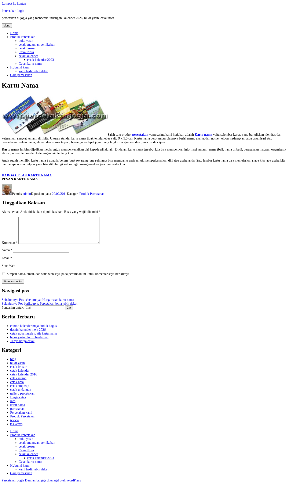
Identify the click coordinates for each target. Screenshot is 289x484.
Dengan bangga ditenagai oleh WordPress (53, 480)
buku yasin (26, 40)
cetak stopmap (19, 386)
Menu (6, 25)
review (14, 420)
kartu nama (17, 405)
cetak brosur (27, 48)
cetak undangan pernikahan (37, 44)
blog (13, 359)
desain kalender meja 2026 (28, 329)
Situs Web (8, 266)
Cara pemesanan (21, 75)
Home (14, 33)
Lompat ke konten (14, 3)
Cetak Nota (26, 52)
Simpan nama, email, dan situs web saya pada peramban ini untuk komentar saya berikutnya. (68, 274)
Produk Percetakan (22, 37)
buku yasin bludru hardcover (29, 337)
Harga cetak (18, 397)
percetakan (17, 408)
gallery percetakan (22, 393)
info (12, 401)
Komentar (10, 242)
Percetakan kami (21, 412)
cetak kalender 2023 (40, 59)
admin (27, 193)
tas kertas (16, 424)
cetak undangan (20, 389)
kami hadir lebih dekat (33, 71)
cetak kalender (28, 56)
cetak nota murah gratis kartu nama (33, 333)
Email (7, 258)
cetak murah (18, 378)
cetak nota (17, 382)
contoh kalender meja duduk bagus (33, 326)
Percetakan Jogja (13, 11)
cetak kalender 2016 (23, 374)
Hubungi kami (19, 67)
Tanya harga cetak (22, 341)
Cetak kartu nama (30, 63)
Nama (7, 250)
